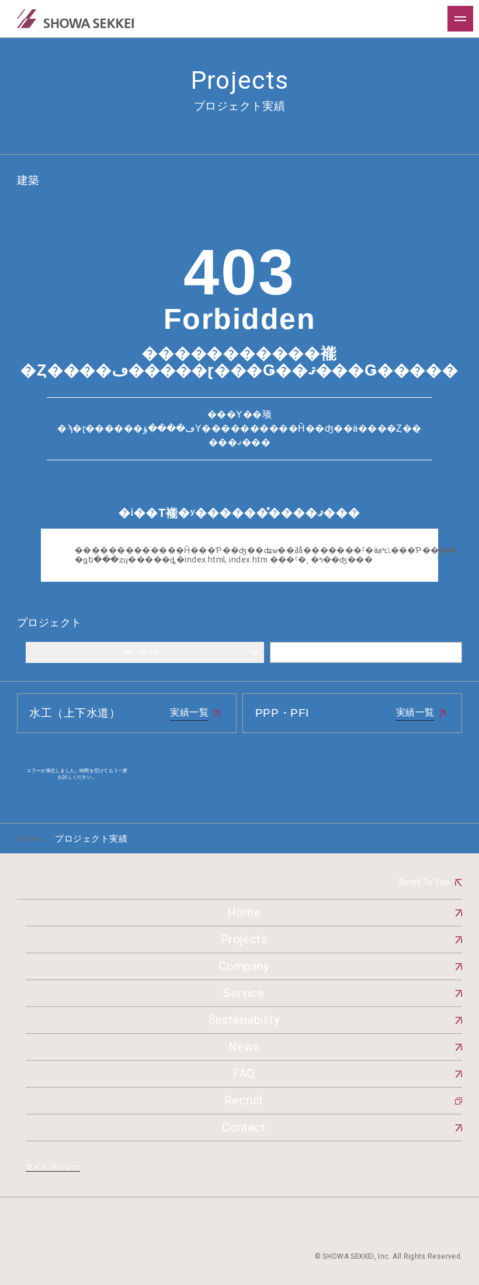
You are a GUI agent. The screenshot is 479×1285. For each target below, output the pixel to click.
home (29, 838)
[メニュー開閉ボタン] (460, 19)
